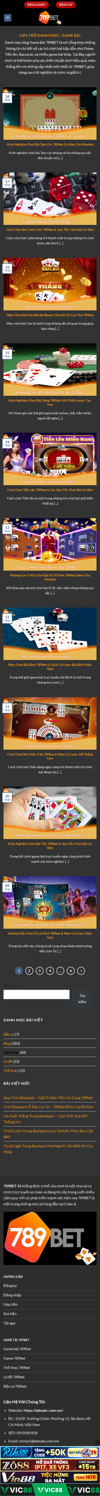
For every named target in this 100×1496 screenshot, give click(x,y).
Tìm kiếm (10, 986)
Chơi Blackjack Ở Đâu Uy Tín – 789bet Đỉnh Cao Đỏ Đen (48, 1106)
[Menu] (7, 18)
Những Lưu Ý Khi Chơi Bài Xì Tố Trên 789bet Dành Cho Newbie (50, 577)
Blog (7, 1043)
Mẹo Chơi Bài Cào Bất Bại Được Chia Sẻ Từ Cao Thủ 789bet (50, 315)
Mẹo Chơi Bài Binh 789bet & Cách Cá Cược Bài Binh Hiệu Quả (50, 667)
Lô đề (7, 1061)
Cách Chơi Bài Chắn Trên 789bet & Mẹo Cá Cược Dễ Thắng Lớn (50, 756)
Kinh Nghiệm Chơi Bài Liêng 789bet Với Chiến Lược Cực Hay (50, 403)
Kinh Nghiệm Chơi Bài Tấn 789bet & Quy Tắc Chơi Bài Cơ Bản (50, 846)
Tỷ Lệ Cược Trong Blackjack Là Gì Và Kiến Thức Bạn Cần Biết (48, 1134)
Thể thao (10, 1070)
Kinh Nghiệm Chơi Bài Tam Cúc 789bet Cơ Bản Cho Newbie (50, 144)
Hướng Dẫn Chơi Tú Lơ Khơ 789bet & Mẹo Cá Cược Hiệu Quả (50, 935)
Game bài (11, 1052)
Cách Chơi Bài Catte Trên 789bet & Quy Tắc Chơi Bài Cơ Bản (50, 229)
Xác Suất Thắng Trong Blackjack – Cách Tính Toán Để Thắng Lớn (45, 1119)
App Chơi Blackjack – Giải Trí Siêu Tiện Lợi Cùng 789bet (48, 1097)
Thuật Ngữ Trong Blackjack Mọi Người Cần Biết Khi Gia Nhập (48, 1149)
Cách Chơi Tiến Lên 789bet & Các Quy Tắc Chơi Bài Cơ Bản (50, 490)
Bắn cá (8, 1034)
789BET (10, 1186)
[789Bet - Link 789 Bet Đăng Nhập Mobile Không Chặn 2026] (50, 17)
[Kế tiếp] (81, 971)
